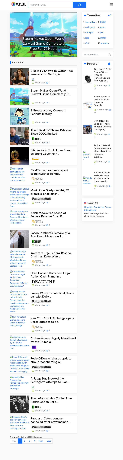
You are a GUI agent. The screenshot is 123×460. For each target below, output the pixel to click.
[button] (15, 34)
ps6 (102, 32)
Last (49, 441)
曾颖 (87, 38)
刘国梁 (103, 22)
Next (41, 441)
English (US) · (93, 203)
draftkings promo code (95, 27)
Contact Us (99, 207)
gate (102, 27)
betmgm (89, 32)
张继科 (103, 38)
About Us (88, 207)
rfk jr (87, 43)
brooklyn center (108, 43)
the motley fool (92, 22)
